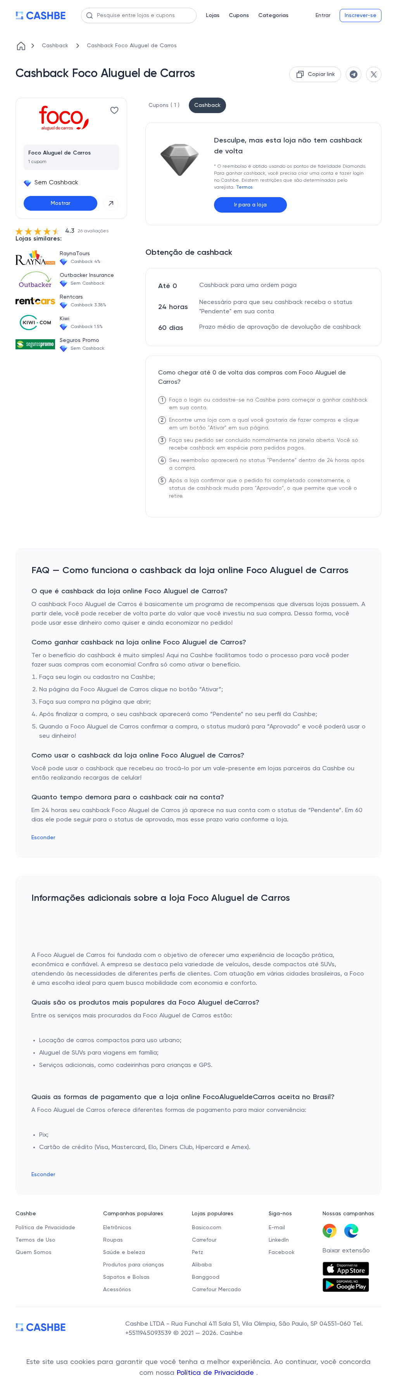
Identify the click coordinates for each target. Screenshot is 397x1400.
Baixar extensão (346, 1251)
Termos (244, 187)
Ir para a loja (250, 205)
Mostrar (60, 203)
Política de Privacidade (216, 1372)
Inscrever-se (360, 15)
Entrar (323, 15)
